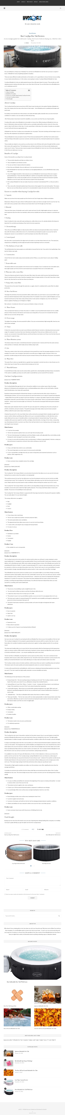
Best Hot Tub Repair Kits (10, 1006)
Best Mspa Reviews (46, 863)
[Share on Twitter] (39, 829)
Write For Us (29, 1)
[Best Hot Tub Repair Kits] (17, 995)
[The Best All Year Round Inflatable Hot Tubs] (47, 1017)
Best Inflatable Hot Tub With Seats (17, 982)
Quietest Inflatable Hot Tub (41, 1006)
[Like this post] (34, 829)
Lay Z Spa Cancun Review (21, 1080)
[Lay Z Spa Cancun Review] (8, 1082)
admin (27, 43)
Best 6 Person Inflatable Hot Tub (12, 1028)
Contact (23, 1)
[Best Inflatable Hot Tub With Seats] (32, 964)
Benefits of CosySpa (11, 93)
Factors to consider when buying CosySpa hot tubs (18, 95)
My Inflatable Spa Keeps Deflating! (23, 1061)
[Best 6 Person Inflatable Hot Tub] (17, 1017)
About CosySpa (10, 92)
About (18, 1)
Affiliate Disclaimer (43, 1)
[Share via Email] (42, 829)
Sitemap (36, 1)
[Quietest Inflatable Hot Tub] (47, 995)
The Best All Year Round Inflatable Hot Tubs (45, 1028)
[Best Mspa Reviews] (46, 852)
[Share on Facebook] (37, 829)
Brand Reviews (32, 33)
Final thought (9, 98)
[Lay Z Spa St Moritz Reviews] (18, 852)
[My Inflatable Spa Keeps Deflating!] (8, 1063)
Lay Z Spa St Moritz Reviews (18, 863)
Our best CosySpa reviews (12, 97)
